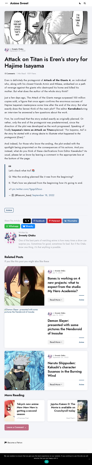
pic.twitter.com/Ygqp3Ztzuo (27, 189)
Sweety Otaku (17, 49)
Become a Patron (15, 442)
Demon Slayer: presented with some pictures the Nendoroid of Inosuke (65, 327)
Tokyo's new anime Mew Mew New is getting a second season (27, 409)
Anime (9, 210)
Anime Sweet (19, 3)
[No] (89, 459)
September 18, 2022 (43, 195)
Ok (47, 462)
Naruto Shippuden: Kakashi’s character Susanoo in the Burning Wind (65, 369)
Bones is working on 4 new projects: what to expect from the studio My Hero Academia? (64, 284)
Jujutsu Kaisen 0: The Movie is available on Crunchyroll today (63, 407)
